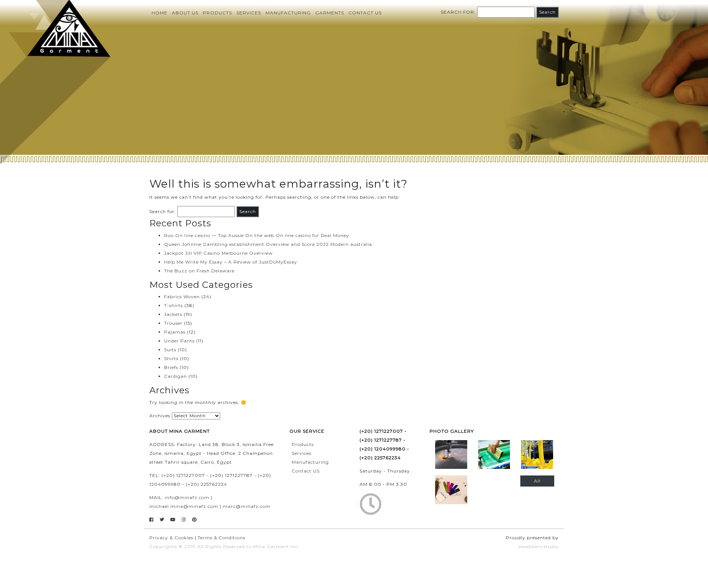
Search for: (458, 12)
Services (248, 12)
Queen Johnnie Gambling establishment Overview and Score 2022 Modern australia (268, 244)
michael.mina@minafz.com (183, 506)
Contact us (365, 12)
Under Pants (179, 341)
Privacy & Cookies (171, 537)
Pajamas (174, 332)
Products (217, 12)
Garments (329, 12)
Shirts (171, 358)
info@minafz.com (187, 497)
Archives (159, 415)
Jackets (173, 314)
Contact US (306, 471)
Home (159, 12)
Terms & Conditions (221, 537)
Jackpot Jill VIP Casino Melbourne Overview (218, 253)
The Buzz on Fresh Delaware (199, 270)
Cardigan (175, 376)
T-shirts (173, 305)
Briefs (171, 367)
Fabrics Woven (182, 296)
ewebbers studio (539, 546)
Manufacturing (288, 12)
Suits (170, 349)
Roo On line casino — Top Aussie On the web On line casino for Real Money (256, 235)
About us (185, 12)
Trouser (173, 323)
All (537, 481)
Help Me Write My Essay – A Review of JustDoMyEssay (230, 262)
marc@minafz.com (247, 506)
